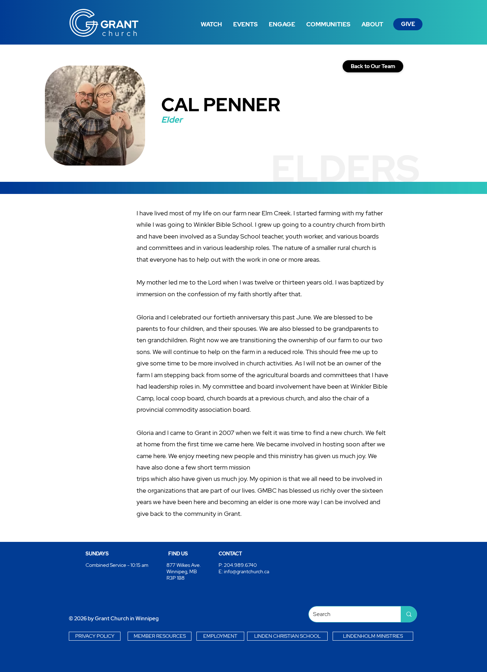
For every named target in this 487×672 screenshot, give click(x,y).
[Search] (409, 614)
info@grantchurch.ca (246, 571)
